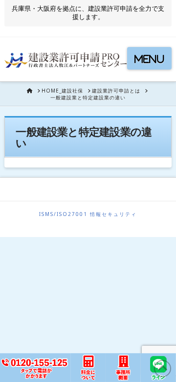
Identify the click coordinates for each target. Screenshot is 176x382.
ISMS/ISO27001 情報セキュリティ (88, 214)
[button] (149, 58)
